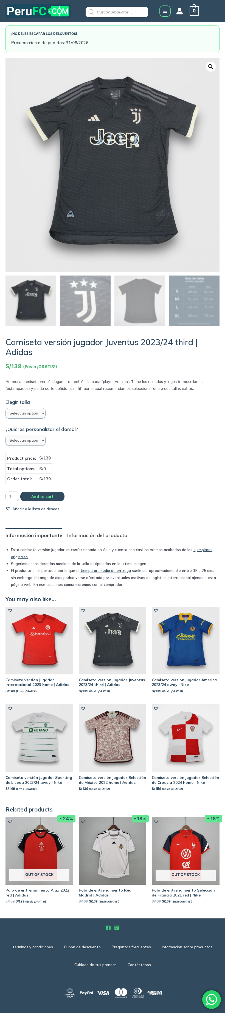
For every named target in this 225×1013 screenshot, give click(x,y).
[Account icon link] (179, 11)
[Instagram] (116, 927)
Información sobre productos (187, 946)
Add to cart (42, 496)
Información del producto (97, 535)
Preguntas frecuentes (131, 946)
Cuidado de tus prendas (95, 964)
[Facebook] (108, 927)
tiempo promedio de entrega (105, 570)
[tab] (33, 535)
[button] (32, 508)
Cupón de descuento (82, 946)
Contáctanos (139, 964)
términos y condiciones (33, 946)
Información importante (33, 535)
